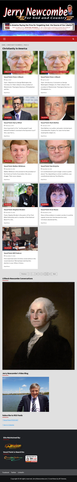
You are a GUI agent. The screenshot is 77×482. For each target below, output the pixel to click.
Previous (24, 274)
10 (36, 274)
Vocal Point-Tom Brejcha (50, 166)
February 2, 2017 (10, 126)
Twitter (13, 472)
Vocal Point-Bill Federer (13, 253)
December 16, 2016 (47, 169)
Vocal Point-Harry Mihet (13, 123)
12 (43, 274)
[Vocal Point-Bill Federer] (20, 239)
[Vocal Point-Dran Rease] (57, 195)
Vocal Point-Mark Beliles (50, 123)
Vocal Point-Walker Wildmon (14, 166)
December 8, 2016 (46, 212)
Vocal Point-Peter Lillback (13, 77)
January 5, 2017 (46, 126)
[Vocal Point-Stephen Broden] (20, 195)
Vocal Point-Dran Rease (49, 210)
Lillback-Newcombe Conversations (14, 72)
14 (49, 274)
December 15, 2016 (10, 212)
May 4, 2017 (8, 80)
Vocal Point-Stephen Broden (14, 210)
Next (54, 274)
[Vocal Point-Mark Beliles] (57, 108)
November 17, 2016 (10, 256)
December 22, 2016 (10, 169)
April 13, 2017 (45, 80)
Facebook (5, 472)
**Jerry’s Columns (8, 425)
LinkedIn (21, 472)
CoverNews (52, 479)
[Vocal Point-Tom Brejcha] (57, 152)
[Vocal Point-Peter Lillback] (20, 62)
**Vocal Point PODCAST (10, 420)
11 (40, 274)
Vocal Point (28, 72)
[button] (4, 38)
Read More (7, 92)
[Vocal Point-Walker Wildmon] (20, 152)
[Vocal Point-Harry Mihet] (20, 108)
